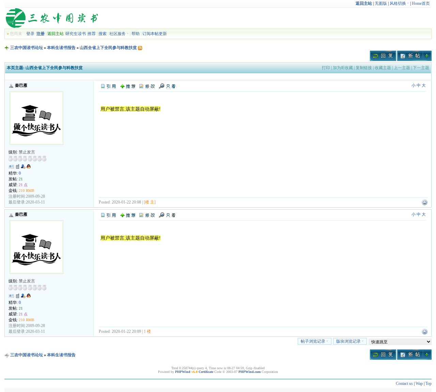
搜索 (102, 33)
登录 (30, 33)
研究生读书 (75, 33)
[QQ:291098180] (28, 167)
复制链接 (364, 67)
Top (428, 383)
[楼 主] (150, 202)
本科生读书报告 (61, 47)
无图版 (381, 3)
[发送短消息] (17, 166)
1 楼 (147, 331)
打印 (326, 67)
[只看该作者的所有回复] (167, 214)
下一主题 (421, 67)
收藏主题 (383, 67)
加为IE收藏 (343, 67)
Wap (419, 383)
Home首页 (421, 3)
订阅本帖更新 (154, 33)
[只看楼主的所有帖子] (167, 85)
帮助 (135, 33)
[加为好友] (23, 166)
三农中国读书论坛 (26, 47)
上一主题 (402, 67)
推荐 (92, 33)
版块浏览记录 (348, 341)
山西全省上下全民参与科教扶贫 (108, 47)
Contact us (404, 383)
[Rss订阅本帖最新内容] (140, 47)
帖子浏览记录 (313, 341)
